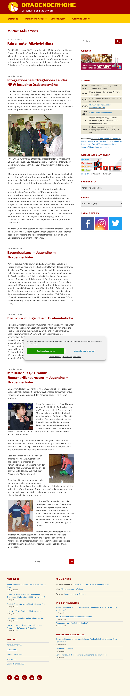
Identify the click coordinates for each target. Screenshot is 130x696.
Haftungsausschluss (15, 654)
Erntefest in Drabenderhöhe (100, 113)
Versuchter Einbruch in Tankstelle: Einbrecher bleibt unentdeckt (81, 655)
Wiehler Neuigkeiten (68, 603)
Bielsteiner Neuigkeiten (70, 634)
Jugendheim (86, 144)
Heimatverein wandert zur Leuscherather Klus (25, 618)
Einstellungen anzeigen (84, 351)
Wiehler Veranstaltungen (98, 147)
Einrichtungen (58, 18)
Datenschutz (67, 357)
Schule (90, 141)
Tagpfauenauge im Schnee (72, 589)
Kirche (83, 141)
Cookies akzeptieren (45, 351)
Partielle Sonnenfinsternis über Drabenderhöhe (26, 604)
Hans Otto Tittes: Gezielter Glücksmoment (24, 611)
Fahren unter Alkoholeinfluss (30, 43)
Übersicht (85, 174)
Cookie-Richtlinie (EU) (16, 664)
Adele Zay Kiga (100, 141)
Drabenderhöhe (48, 5)
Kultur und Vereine (81, 18)
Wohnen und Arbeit (34, 18)
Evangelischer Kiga (114, 141)
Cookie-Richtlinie (55, 357)
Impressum (77, 357)
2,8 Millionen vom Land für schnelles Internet (74, 616)
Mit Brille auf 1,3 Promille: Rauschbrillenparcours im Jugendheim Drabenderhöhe (38, 377)
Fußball (95, 144)
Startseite (13, 18)
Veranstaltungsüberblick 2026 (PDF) (106, 138)
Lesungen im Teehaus (65, 648)
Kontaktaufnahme (14, 645)
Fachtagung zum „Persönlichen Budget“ (72, 623)
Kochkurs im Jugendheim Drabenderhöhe (40, 318)
